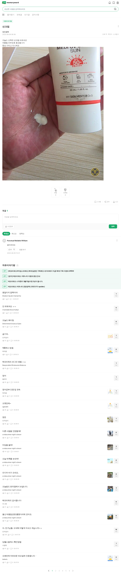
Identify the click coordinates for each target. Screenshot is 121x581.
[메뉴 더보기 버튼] (3, 14)
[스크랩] (113, 2)
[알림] (109, 2)
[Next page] (72, 570)
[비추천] (14, 249)
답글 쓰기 (22, 249)
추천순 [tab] (6, 234)
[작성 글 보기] (117, 2)
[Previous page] (48, 570)
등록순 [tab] (21, 234)
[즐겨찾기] (17, 265)
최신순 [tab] (14, 234)
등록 (113, 226)
